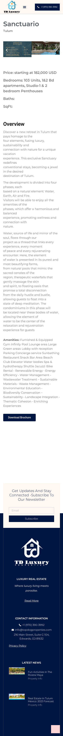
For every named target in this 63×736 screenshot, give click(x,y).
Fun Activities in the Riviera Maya (40, 673)
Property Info (35, 678)
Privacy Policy (17, 645)
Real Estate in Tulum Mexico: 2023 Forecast (41, 700)
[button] (24, 7)
